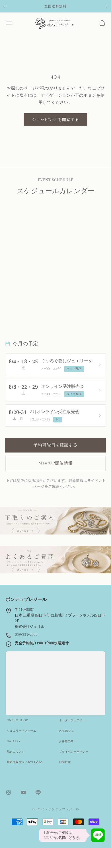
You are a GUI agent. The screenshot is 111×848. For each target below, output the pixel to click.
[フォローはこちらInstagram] (8, 792)
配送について (15, 752)
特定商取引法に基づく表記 (24, 762)
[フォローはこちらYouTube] (23, 792)
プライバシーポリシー (73, 752)
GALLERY (13, 741)
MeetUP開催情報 (55, 463)
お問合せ (65, 762)
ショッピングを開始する (55, 119)
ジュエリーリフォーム (21, 731)
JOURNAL (66, 731)
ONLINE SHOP (17, 720)
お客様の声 (66, 741)
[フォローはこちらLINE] (38, 792)
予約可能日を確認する (55, 445)
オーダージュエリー (72, 720)
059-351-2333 (26, 635)
